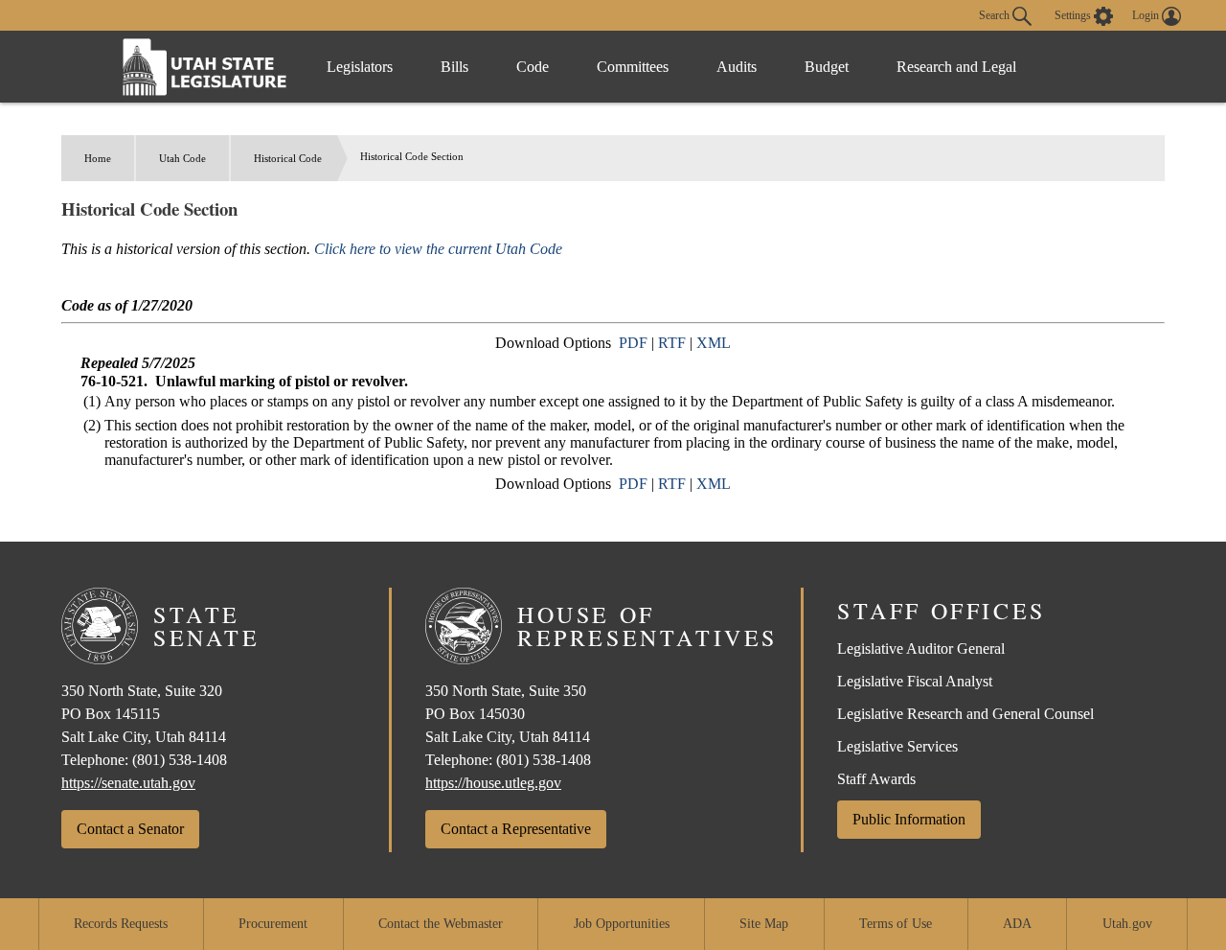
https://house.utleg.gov (493, 783)
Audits (736, 66)
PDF (633, 343)
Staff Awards (876, 779)
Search (995, 14)
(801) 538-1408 (179, 760)
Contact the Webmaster (440, 923)
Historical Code (288, 158)
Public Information (908, 819)
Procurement (272, 923)
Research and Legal (956, 66)
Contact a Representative (516, 829)
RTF (672, 343)
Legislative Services (897, 746)
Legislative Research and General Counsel (965, 714)
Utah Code (182, 158)
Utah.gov (1127, 923)
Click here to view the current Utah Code (438, 249)
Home (97, 158)
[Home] (205, 67)
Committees (633, 66)
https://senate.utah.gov (128, 783)
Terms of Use (895, 923)
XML (713, 343)
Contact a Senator (130, 829)
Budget (827, 66)
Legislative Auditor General (921, 648)
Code (532, 66)
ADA (1017, 923)
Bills (454, 66)
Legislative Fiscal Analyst (914, 681)
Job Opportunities (622, 923)
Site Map (763, 923)
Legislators (360, 66)
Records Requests (121, 923)
